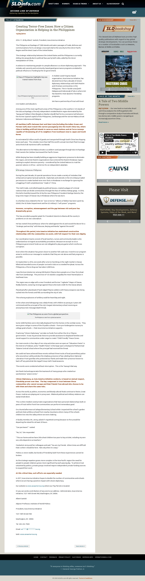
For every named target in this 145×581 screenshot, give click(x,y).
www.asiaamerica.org (35, 486)
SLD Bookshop (113, 4)
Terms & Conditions (85, 578)
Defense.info (87, 557)
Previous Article (23, 546)
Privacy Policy (64, 557)
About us (97, 4)
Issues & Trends (80, 4)
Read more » (104, 122)
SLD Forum (76, 557)
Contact (43, 557)
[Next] (128, 89)
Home (36, 557)
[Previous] (109, 89)
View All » (133, 20)
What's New (53, 4)
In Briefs (66, 4)
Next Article (79, 546)
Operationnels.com (103, 557)
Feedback (53, 557)
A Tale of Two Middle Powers (113, 102)
